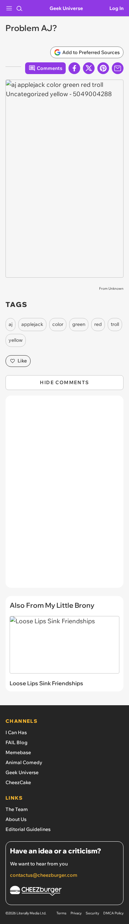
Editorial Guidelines (28, 829)
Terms (61, 913)
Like (22, 361)
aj (10, 324)
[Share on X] (89, 68)
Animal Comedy (24, 762)
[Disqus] (64, 495)
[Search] (19, 8)
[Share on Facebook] (74, 68)
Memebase (18, 752)
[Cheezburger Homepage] (64, 892)
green (78, 324)
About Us (16, 819)
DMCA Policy (113, 913)
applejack (32, 324)
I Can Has (16, 732)
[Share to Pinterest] (103, 68)
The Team (17, 809)
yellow (16, 340)
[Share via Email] (117, 68)
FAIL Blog (17, 742)
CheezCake (18, 782)
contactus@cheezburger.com (43, 875)
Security (92, 913)
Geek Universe (66, 8)
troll (115, 324)
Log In (116, 8)
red (98, 324)
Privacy (76, 913)
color (57, 324)
